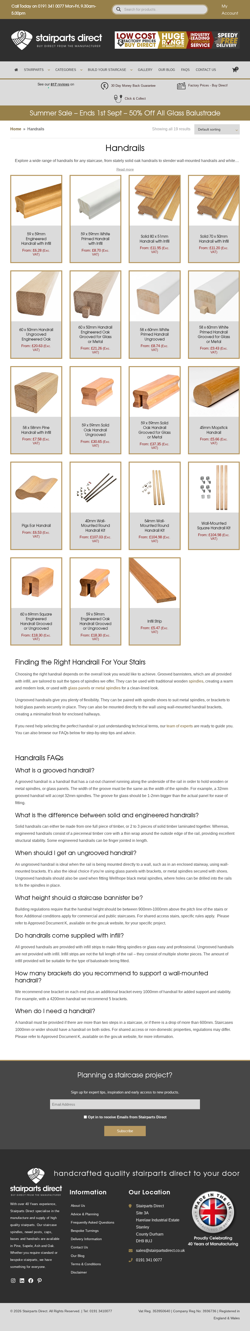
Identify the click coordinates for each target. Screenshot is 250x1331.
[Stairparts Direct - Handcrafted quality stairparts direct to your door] (56, 40)
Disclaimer (79, 1272)
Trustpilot (55, 83)
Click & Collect (135, 98)
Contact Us (206, 70)
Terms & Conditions (86, 1264)
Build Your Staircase (107, 70)
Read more (125, 169)
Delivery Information (86, 1239)
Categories (65, 70)
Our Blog (166, 70)
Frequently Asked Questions (92, 1222)
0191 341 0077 (51, 6)
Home (15, 129)
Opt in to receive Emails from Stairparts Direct (127, 1117)
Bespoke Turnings (85, 1231)
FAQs (185, 70)
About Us (78, 1205)
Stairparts (34, 70)
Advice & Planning (85, 1214)
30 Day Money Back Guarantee (133, 85)
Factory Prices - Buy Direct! (208, 85)
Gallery (145, 70)
